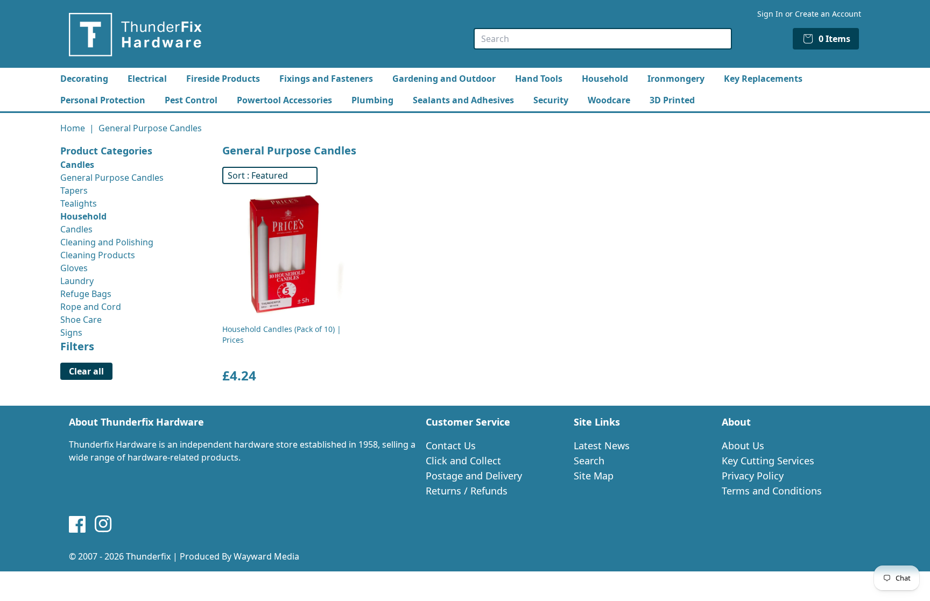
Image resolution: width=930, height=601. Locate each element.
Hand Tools (538, 78)
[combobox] (603, 39)
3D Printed (672, 100)
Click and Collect (463, 460)
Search (589, 460)
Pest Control (191, 100)
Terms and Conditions (772, 490)
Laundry (77, 281)
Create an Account (828, 14)
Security (550, 100)
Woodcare (609, 100)
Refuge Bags (85, 294)
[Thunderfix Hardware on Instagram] (103, 524)
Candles (76, 229)
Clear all (86, 371)
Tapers (74, 190)
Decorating (84, 78)
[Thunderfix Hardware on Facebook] (77, 524)
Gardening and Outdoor (444, 78)
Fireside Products (223, 78)
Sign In (770, 14)
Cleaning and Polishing (106, 242)
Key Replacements (763, 78)
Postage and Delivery (474, 475)
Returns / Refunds (467, 490)
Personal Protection (102, 100)
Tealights (78, 203)
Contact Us (451, 445)
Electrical (147, 78)
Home (72, 128)
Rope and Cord (90, 307)
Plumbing (372, 100)
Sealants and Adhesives (463, 100)
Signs (71, 332)
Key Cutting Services (768, 460)
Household (605, 78)
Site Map (594, 475)
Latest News (602, 445)
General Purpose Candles (112, 177)
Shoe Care (81, 320)
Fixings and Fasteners (326, 78)
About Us (743, 445)
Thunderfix (148, 556)
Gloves (74, 268)
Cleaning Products (97, 255)
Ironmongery (675, 78)
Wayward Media (266, 556)
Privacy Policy (753, 475)
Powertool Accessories (284, 100)
